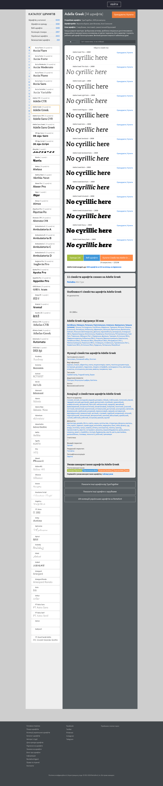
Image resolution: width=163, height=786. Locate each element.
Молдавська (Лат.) (115, 372)
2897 (58, 31)
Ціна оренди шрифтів (35, 742)
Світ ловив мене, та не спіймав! (92, 40)
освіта (90, 455)
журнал (70, 396)
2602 (58, 35)
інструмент (90, 461)
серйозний (82, 443)
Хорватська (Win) (73, 377)
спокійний (108, 434)
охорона (70, 464)
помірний (110, 438)
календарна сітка (115, 399)
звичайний (119, 436)
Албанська (89, 361)
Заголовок (71, 391)
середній (111, 436)
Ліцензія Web (118, 502)
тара (110, 401)
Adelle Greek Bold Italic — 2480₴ (83, 181)
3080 (58, 23)
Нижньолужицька (74, 374)
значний (105, 447)
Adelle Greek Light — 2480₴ (82, 80)
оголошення (80, 401)
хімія (118, 457)
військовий (114, 447)
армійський (123, 447)
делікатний (99, 434)
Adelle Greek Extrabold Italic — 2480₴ (85, 209)
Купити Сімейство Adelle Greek (117, 256)
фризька (105, 368)
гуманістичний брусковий (106, 26)
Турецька (113, 359)
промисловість (73, 461)
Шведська (105, 359)
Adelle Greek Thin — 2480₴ (81, 51)
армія (121, 461)
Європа (70, 488)
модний (91, 432)
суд (128, 457)
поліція (92, 464)
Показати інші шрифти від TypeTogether (100, 516)
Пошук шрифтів (33, 729)
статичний (123, 432)
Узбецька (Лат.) (86, 368)
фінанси (121, 455)
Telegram (69, 739)
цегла (114, 464)
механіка (99, 461)
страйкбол (84, 464)
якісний (77, 434)
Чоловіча (70, 483)
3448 (58, 27)
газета (107, 396)
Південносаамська (74, 370)
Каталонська (90, 366)
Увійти (114, 4)
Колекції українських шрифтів (38, 732)
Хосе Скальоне (106, 22)
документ (79, 399)
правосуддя (88, 457)
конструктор (103, 459)
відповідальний (73, 445)
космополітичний (87, 438)
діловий (98, 432)
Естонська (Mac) (87, 377)
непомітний (79, 440)
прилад (118, 459)
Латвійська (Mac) (73, 372)
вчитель (129, 455)
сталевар (82, 466)
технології (91, 466)
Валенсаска (125, 361)
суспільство (103, 455)
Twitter (69, 729)
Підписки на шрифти (35, 745)
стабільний (113, 432)
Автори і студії (32, 739)
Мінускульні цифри (82, 412)
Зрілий (70, 477)
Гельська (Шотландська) (83, 363)
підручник (88, 399)
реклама (88, 401)
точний (70, 432)
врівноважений (73, 438)
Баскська (106, 361)
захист (77, 464)
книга (90, 396)
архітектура (71, 455)
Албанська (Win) (88, 370)
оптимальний (100, 440)
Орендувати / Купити (124, 13)
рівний (130, 432)
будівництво (101, 464)
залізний (94, 445)
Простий (92, 436)
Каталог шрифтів (33, 735)
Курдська (97, 377)
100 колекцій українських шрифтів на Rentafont (100, 530)
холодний (84, 432)
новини (88, 459)
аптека (95, 459)
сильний (128, 445)
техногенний (85, 447)
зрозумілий (83, 436)
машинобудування (110, 461)
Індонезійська (106, 363)
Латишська (106, 377)
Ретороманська (121, 366)
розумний (91, 443)
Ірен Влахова (95, 22)
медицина (107, 457)
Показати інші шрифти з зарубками (100, 523)
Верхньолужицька (110, 370)
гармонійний (118, 434)
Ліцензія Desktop (105, 502)
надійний (110, 445)
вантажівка (121, 464)
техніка (112, 459)
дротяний (85, 434)
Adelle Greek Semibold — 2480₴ (83, 137)
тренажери (107, 466)
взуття (108, 464)
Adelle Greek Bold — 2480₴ (82, 166)
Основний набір (82, 391)
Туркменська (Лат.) (121, 374)
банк (113, 457)
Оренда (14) (75, 256)
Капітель (93, 412)
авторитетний (96, 447)
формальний (72, 443)
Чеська (78, 359)
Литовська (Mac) (87, 372)
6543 (58, 19)
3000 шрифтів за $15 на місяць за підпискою (103, 266)
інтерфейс (103, 399)
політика (76, 459)
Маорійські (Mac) (100, 372)
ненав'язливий (100, 438)
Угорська (99, 370)
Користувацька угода (75, 775)
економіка (98, 457)
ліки (68, 457)
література (113, 455)
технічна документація (120, 396)
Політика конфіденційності (58, 775)
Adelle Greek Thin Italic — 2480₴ (83, 65)
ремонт (126, 461)
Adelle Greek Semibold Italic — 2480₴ (85, 152)
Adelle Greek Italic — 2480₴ (82, 123)
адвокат (80, 457)
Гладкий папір (83, 406)
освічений (129, 440)
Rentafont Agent (33, 759)
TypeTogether (87, 19)
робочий (84, 449)
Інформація (31, 755)
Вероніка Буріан (83, 22)
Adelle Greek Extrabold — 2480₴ (83, 195)
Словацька (99, 374)
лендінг (96, 399)
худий (91, 434)
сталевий (102, 445)
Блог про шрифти (33, 752)
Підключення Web (90, 502)
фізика (123, 457)
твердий (70, 434)
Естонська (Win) (123, 368)
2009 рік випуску (99, 19)
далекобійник (72, 466)
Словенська (108, 374)
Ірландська (116, 363)
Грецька (128, 359)
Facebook (70, 726)
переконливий (101, 443)
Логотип (92, 391)
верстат (82, 461)
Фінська (121, 359)
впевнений (119, 445)
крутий (107, 449)
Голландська (87, 359)
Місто (85, 455)
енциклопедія (99, 396)
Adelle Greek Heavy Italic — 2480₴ (84, 238)
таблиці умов (107, 506)
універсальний (73, 436)
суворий (111, 443)
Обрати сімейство (101, 46)
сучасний (127, 438)
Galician (70, 363)
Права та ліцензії (33, 762)
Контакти (30, 765)
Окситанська (110, 366)
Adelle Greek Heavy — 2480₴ (82, 224)
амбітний (77, 449)
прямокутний (85, 445)
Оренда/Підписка (75, 502)
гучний (70, 449)
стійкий (105, 432)
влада (69, 459)
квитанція (126, 399)
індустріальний (73, 447)
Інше (127, 502)
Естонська (71, 361)
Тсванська (75, 368)
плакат (76, 396)
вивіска (96, 401)
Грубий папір (72, 406)
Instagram (70, 736)
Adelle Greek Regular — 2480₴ (83, 109)
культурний (120, 440)
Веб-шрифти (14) (92, 257)
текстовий (91, 26)
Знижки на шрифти (34, 749)
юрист (73, 457)
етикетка (70, 401)
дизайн (80, 455)
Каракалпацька (78, 366)
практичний (89, 440)
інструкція (71, 399)
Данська (96, 363)
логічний (70, 440)
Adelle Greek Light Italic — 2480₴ (84, 94)
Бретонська (115, 361)
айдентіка (84, 396)
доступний (111, 440)
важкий (100, 449)
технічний (119, 438)
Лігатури (70, 412)
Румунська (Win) (88, 374)
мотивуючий (120, 443)
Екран (92, 406)
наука (96, 455)
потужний (93, 449)
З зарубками (81, 26)
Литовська (80, 361)
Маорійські (115, 377)
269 (58, 39)
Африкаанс (98, 361)
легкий (76, 432)
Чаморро (112, 368)
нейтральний (101, 436)
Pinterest (69, 733)
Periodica (71, 314)
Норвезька (99, 366)
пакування (103, 401)
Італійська (96, 359)
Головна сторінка (33, 725)
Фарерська (96, 368)
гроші (82, 459)
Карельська (123, 370)
